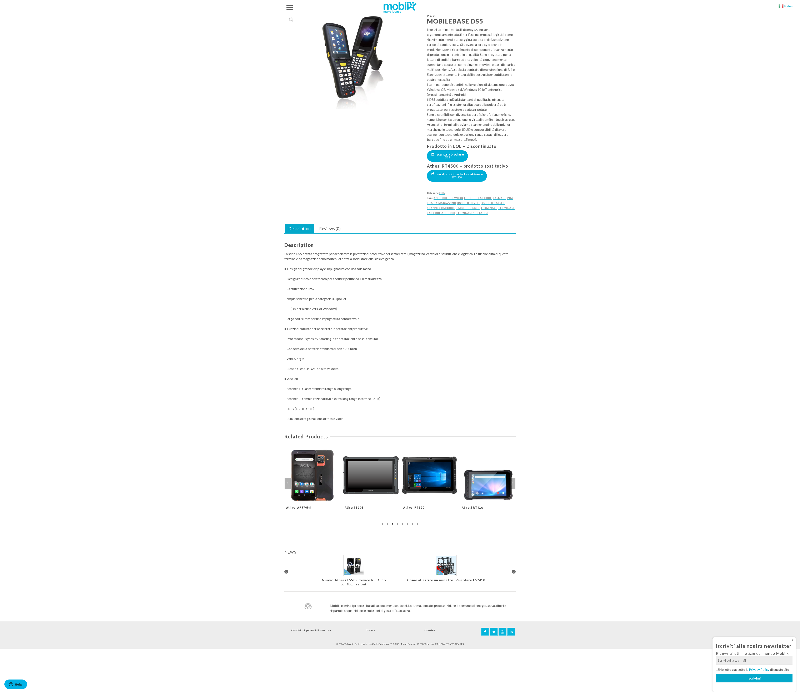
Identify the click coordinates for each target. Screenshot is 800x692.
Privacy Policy (759, 669)
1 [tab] (382, 524)
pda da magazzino (441, 202)
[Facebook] (485, 632)
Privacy (370, 630)
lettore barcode (478, 197)
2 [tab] (387, 524)
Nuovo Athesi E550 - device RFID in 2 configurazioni (354, 582)
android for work (448, 197)
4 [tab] (397, 524)
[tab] (299, 229)
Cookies (429, 630)
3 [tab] (392, 524)
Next (512, 483)
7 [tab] (412, 524)
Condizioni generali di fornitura (311, 630)
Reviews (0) (330, 228)
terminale (489, 207)
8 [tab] (417, 524)
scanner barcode (441, 207)
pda (510, 197)
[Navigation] (289, 7)
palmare (499, 197)
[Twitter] (494, 632)
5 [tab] (402, 524)
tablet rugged (468, 207)
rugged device (468, 202)
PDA (442, 192)
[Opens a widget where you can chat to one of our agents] (15, 685)
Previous (288, 483)
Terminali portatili (472, 212)
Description (299, 228)
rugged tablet (493, 202)
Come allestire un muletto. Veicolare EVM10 (446, 580)
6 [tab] (407, 524)
